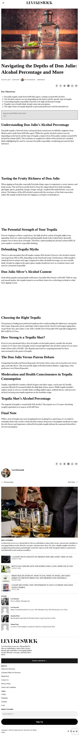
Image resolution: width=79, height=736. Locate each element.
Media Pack (5, 676)
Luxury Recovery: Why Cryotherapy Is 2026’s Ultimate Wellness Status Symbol (42, 586)
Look (3, 705)
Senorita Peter (15, 616)
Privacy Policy (6, 683)
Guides (3, 694)
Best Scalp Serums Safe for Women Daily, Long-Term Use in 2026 (42, 566)
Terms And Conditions (8, 687)
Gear (14, 79)
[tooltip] (56, 85)
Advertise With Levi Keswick (11, 672)
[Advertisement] (39, 162)
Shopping (4, 698)
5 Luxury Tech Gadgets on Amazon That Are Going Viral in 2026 (42, 557)
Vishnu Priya (15, 624)
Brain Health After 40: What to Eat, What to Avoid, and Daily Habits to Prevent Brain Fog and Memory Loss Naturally (41, 577)
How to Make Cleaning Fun (20, 601)
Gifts (17, 79)
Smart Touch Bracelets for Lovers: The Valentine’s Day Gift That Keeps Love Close (39, 610)
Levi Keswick (30, 79)
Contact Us (5, 680)
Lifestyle (4, 702)
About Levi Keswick (8, 669)
